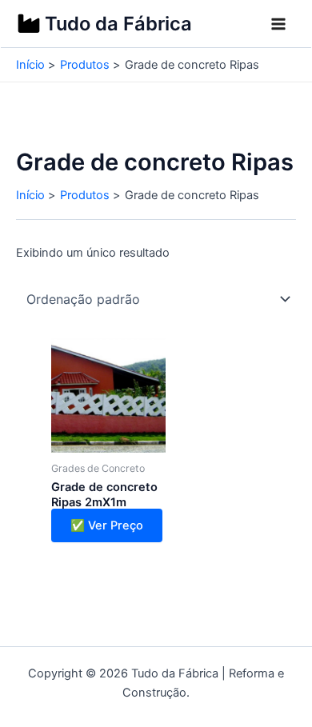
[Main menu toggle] (278, 24)
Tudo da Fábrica (118, 23)
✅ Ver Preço (106, 525)
